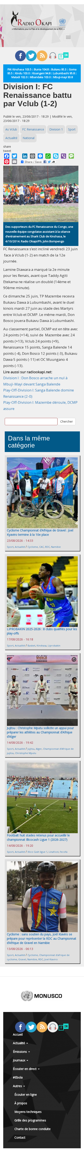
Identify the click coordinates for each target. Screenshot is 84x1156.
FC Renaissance (33, 129)
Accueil (18, 1034)
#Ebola (18, 1077)
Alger (39, 748)
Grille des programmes (30, 1120)
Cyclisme (33, 546)
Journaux (19, 1060)
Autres (18, 1086)
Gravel (22, 959)
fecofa (63, 851)
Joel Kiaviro (51, 959)
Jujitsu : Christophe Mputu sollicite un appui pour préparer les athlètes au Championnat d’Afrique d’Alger (40, 732)
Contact (19, 1137)
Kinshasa (42, 645)
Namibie (56, 546)
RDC (47, 546)
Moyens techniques (28, 1112)
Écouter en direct (25, 1069)
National (28, 138)
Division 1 (56, 129)
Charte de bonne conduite (32, 1129)
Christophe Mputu (25, 753)
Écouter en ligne (25, 1094)
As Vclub (11, 129)
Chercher (66, 421)
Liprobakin (54, 645)
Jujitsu (31, 748)
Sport (72, 129)
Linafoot (54, 851)
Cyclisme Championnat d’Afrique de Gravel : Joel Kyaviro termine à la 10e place (40, 532)
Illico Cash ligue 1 (37, 851)
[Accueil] (38, 20)
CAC (41, 546)
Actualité (11, 138)
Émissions (20, 1052)
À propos (20, 1103)
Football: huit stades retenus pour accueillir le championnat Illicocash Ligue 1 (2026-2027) (38, 837)
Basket (31, 645)
